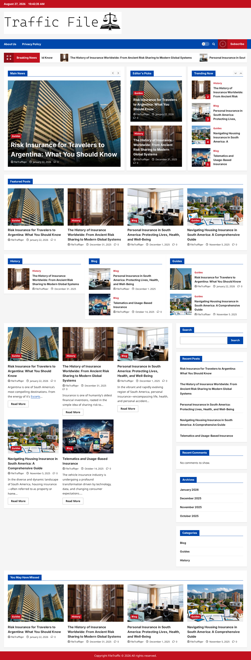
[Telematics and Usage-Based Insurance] (88, 436)
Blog (216, 105)
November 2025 (191, 507)
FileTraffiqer (20, 162)
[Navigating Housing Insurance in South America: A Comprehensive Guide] (215, 207)
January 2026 (189, 489)
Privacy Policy (31, 44)
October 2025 (189, 516)
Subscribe (237, 44)
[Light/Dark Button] (205, 44)
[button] (213, 44)
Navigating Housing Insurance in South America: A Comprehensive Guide (201, 135)
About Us (10, 44)
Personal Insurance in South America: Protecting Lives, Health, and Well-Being (201, 112)
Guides (139, 93)
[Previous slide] (112, 72)
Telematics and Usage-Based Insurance (201, 157)
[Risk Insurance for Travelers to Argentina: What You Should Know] (36, 207)
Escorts (35, 396)
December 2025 (190, 498)
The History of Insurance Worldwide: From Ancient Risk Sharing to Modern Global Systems (101, 57)
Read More (20, 404)
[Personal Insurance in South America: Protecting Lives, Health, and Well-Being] (155, 207)
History (16, 126)
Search (187, 329)
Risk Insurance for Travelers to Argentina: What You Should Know (155, 104)
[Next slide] (118, 72)
